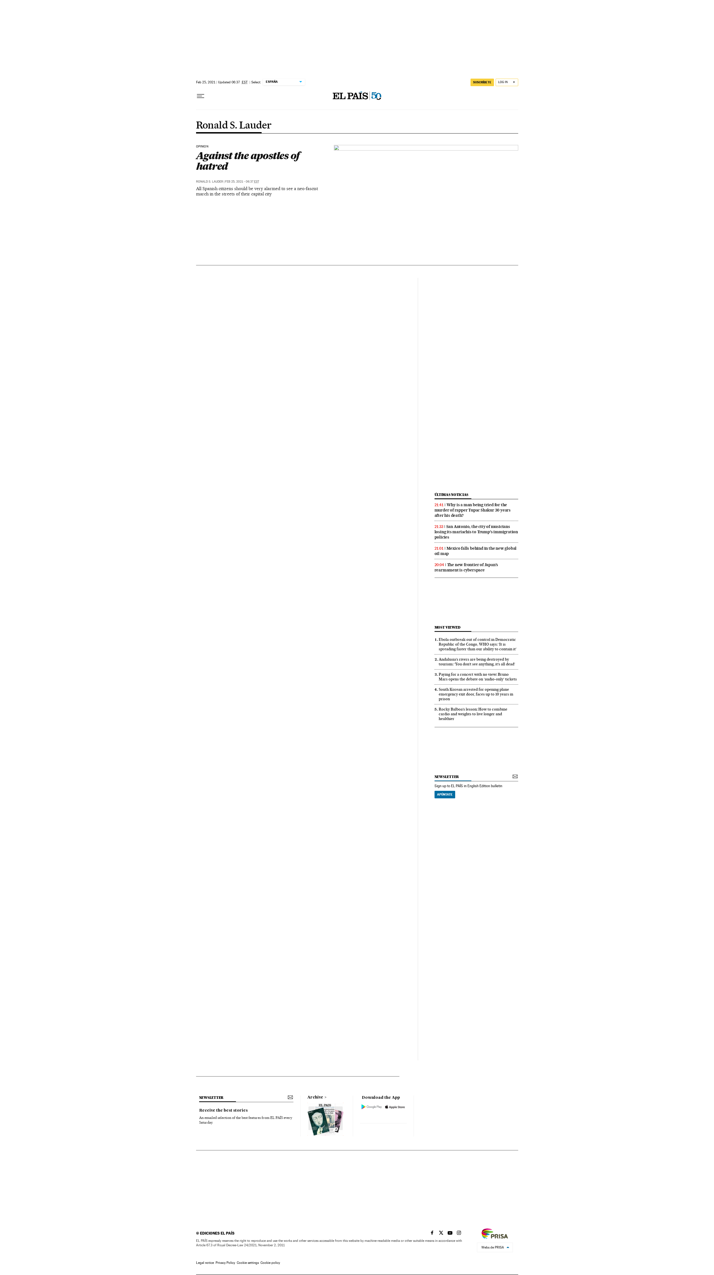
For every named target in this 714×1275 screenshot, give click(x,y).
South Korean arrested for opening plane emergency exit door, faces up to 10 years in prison (476, 694)
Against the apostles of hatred (248, 160)
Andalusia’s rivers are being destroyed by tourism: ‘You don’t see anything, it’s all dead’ (477, 661)
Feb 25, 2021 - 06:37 (242, 181)
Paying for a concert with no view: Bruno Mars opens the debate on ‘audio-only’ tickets (478, 676)
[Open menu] (200, 96)
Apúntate (445, 794)
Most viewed (447, 627)
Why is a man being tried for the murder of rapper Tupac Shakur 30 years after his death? (473, 510)
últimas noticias (452, 495)
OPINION (202, 146)
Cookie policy (270, 1262)
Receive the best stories (223, 1110)
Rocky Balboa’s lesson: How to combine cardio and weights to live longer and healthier (473, 714)
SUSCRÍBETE (482, 82)
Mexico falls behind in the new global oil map (476, 551)
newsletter (447, 777)
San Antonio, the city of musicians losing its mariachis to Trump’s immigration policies (476, 532)
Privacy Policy (225, 1262)
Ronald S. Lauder (233, 125)
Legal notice (205, 1262)
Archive (315, 1097)
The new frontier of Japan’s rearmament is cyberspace (466, 567)
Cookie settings (248, 1262)
